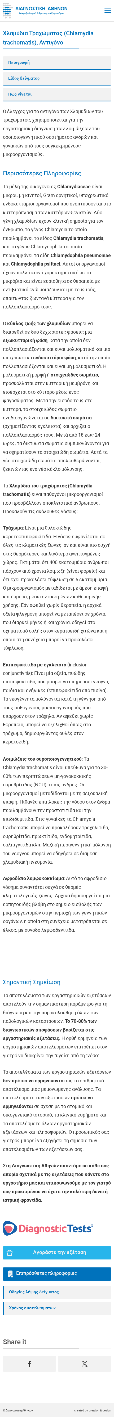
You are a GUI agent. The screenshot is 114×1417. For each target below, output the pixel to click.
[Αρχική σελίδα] (36, 11)
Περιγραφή (19, 63)
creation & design (100, 1410)
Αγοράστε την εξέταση (59, 1252)
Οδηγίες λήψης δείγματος (34, 1292)
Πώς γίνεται (20, 94)
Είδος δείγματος (24, 79)
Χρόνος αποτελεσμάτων (32, 1308)
